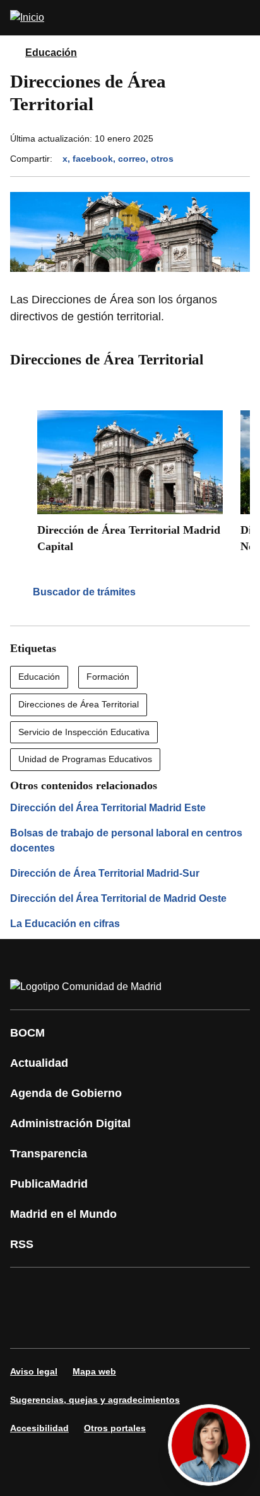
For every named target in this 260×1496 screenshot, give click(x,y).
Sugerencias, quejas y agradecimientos (95, 1400)
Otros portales (115, 1428)
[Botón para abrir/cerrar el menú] (242, 17)
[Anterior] (209, 389)
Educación (51, 52)
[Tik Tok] (27, 1325)
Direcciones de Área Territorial (78, 704)
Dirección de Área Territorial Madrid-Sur (104, 873)
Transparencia (48, 1153)
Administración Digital (70, 1123)
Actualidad (39, 1063)
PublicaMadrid (49, 1184)
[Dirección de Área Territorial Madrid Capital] (130, 486)
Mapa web (94, 1371)
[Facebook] (27, 1290)
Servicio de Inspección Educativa (84, 732)
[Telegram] (103, 1325)
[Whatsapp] (217, 1290)
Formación (107, 677)
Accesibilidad (39, 1428)
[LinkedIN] (179, 1290)
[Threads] (141, 1325)
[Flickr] (65, 1325)
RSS (21, 1244)
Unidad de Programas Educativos (85, 759)
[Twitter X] (103, 1290)
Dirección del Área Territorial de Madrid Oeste (118, 898)
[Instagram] (65, 1290)
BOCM (27, 1032)
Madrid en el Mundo (63, 1214)
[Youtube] (141, 1290)
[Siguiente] (240, 389)
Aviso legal (33, 1371)
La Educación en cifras (65, 923)
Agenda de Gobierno (66, 1093)
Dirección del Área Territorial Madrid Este (108, 807)
